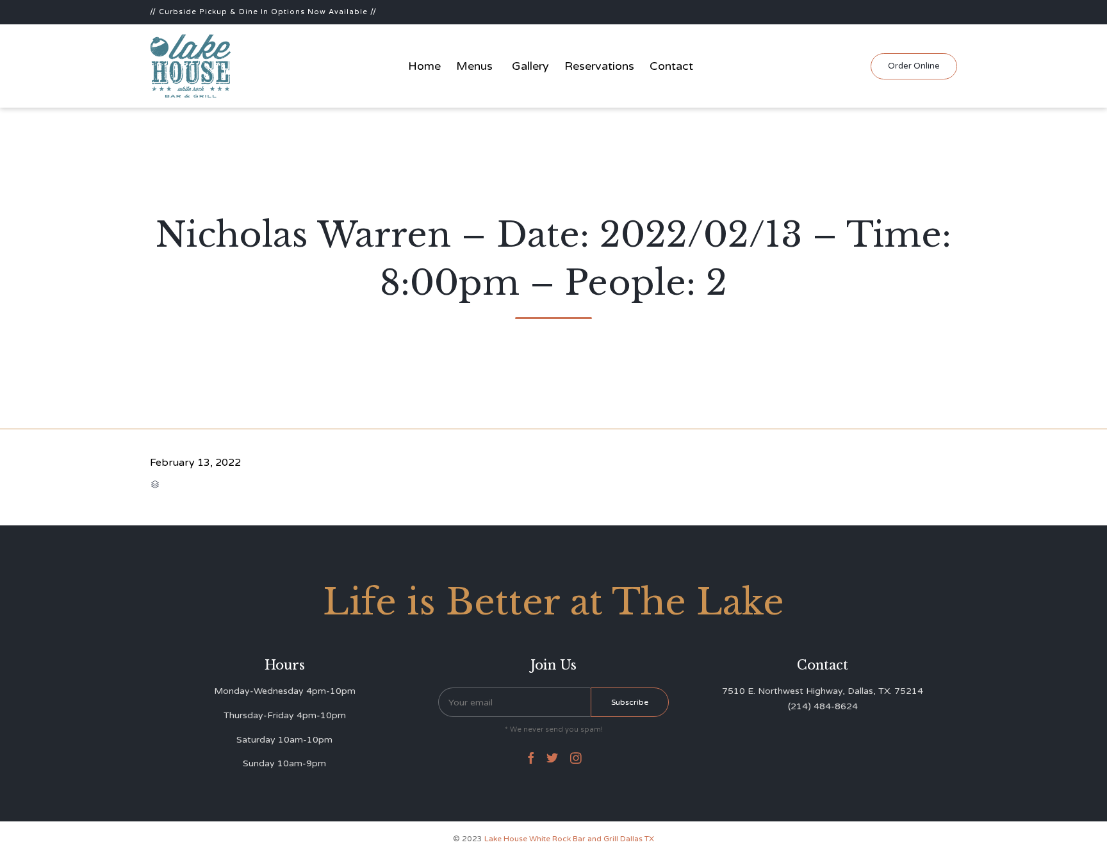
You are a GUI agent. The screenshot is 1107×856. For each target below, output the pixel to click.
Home (424, 66)
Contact (671, 66)
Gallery (530, 66)
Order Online (914, 66)
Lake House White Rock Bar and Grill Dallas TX (569, 838)
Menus (474, 66)
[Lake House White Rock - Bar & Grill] (191, 66)
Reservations (599, 66)
